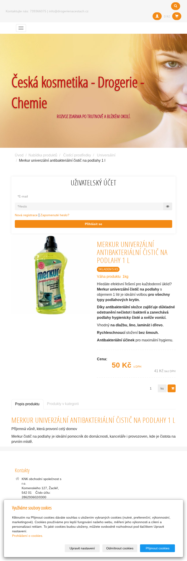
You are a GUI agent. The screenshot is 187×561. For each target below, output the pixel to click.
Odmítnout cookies (119, 548)
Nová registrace (26, 215)
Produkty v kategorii (63, 404)
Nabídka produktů (43, 155)
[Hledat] (175, 6)
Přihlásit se (93, 224)
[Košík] (176, 16)
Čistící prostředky (77, 155)
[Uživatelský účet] (157, 16)
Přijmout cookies (157, 548)
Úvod (19, 155)
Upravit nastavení (82, 548)
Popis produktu (27, 404)
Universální (106, 155)
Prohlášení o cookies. (27, 536)
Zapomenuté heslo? (54, 215)
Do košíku (172, 388)
